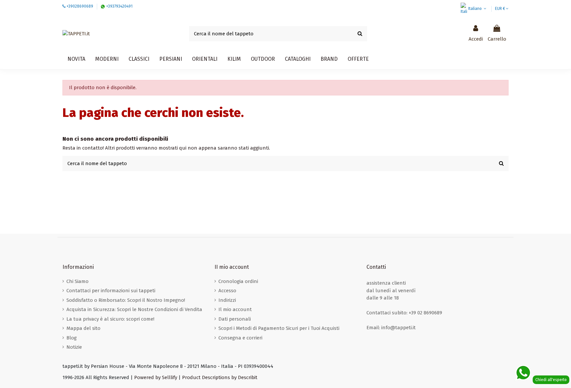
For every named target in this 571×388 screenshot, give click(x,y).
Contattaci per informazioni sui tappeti (110, 291)
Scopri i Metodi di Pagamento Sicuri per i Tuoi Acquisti (278, 328)
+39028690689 (79, 6)
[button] (298, 59)
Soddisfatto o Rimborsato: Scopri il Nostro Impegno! (125, 300)
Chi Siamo (77, 281)
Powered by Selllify (155, 377)
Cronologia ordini (238, 281)
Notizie (74, 347)
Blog (71, 338)
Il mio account (235, 309)
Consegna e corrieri (240, 338)
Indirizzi (227, 300)
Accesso (227, 291)
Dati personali (234, 319)
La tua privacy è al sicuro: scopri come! (110, 319)
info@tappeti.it (398, 328)
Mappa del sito (83, 328)
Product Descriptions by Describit (219, 377)
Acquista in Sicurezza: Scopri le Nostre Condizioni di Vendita (134, 309)
